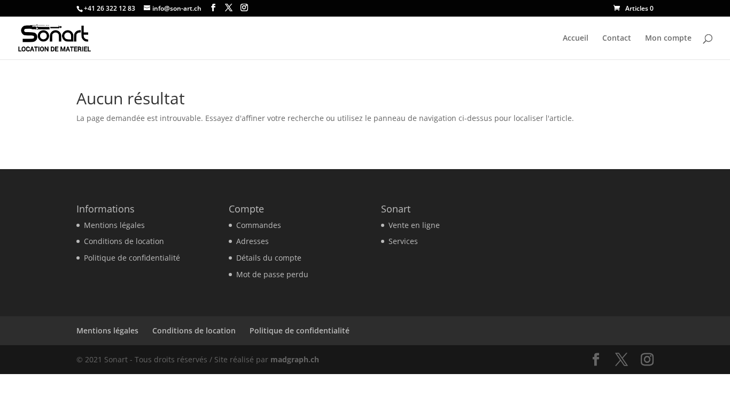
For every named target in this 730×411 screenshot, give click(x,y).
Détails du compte (268, 258)
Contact (616, 38)
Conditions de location (124, 241)
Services (403, 241)
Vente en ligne (414, 225)
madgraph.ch (294, 359)
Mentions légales (114, 225)
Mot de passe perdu (272, 274)
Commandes (258, 225)
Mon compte (668, 38)
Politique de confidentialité (132, 258)
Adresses (252, 241)
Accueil (575, 38)
